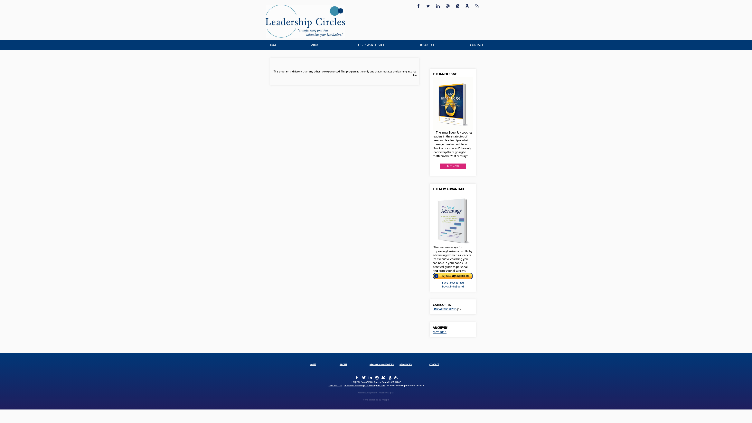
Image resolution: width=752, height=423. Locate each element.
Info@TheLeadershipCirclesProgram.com (364, 385)
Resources (428, 45)
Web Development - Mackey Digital (376, 392)
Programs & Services (370, 45)
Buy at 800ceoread (453, 282)
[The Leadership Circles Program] (305, 21)
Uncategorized (444, 309)
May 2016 (439, 332)
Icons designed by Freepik (376, 400)
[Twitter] (428, 5)
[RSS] (477, 5)
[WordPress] (448, 5)
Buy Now (453, 166)
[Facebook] (418, 5)
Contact (476, 45)
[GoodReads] (457, 5)
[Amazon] (467, 5)
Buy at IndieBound (453, 286)
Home (273, 45)
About (316, 45)
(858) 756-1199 (335, 385)
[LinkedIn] (438, 5)
